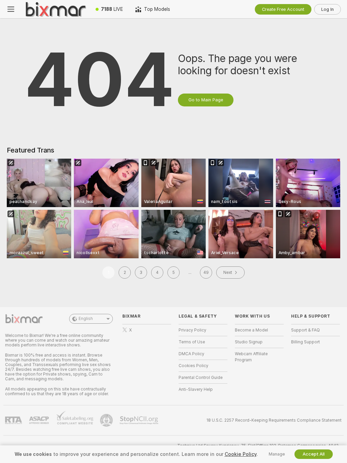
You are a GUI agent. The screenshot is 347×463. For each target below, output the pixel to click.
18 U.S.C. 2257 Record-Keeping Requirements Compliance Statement (274, 420)
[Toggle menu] (11, 9)
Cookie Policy (241, 454)
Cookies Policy (193, 365)
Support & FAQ (305, 330)
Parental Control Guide (201, 377)
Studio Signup (249, 342)
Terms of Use (192, 342)
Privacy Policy (192, 330)
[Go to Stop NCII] (140, 420)
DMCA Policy (191, 353)
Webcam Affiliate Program (251, 356)
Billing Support (305, 342)
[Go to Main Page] (55, 9)
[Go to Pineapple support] (107, 420)
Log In (327, 9)
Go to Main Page (205, 99)
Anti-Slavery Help (196, 389)
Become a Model (251, 330)
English (86, 318)
